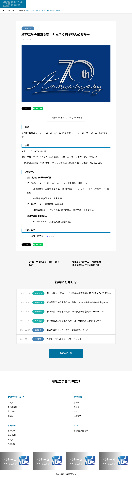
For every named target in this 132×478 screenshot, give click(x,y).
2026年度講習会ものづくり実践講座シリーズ (67, 330)
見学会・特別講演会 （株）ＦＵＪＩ (64, 339)
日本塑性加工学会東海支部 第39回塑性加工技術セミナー (74, 321)
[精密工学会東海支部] (13, 4)
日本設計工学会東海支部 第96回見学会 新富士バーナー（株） (76, 311)
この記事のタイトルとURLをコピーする (66, 118)
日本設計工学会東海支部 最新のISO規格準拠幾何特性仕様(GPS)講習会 (79, 302)
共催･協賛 (38, 293)
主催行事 (28, 28)
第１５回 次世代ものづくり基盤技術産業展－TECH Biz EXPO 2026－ (79, 293)
